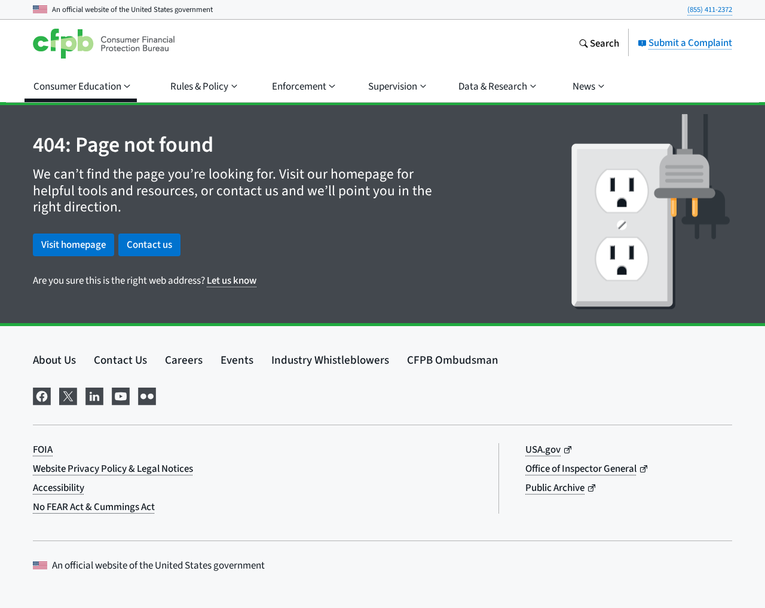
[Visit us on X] (68, 394)
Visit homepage (73, 244)
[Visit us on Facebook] (42, 394)
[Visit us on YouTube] (121, 394)
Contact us (149, 244)
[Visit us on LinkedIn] (94, 394)
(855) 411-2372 (709, 9)
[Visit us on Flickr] (147, 394)
